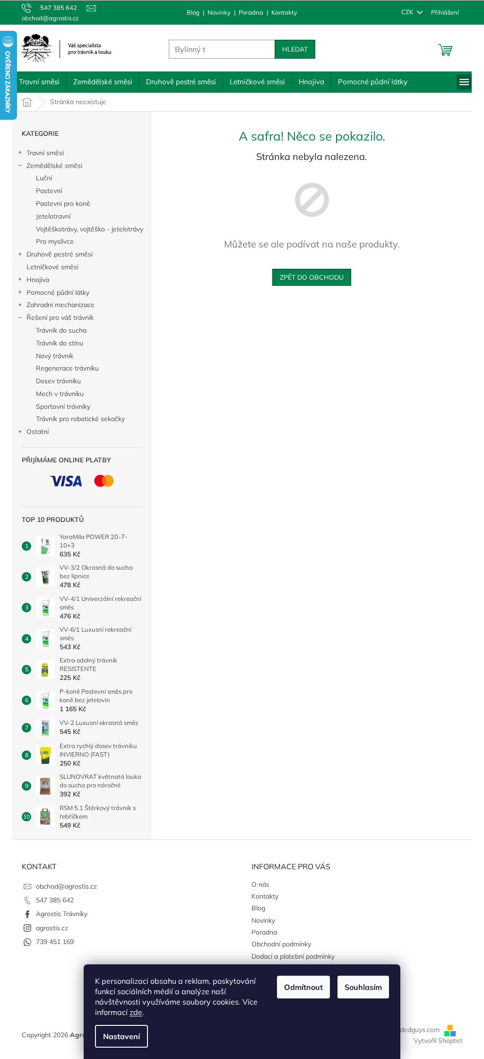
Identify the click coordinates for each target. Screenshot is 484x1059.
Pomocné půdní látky (54, 292)
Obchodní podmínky (278, 944)
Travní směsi (41, 153)
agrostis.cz (49, 928)
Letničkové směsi (49, 267)
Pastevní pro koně (60, 203)
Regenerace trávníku (64, 368)
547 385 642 (51, 900)
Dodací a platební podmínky (289, 956)
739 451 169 (51, 941)
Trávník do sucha (58, 330)
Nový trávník (51, 356)
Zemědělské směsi (51, 165)
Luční (41, 178)
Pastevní (46, 190)
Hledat (291, 49)
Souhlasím (360, 987)
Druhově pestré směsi (56, 254)
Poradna (247, 12)
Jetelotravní (50, 216)
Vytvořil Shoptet (434, 1040)
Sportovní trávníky (60, 406)
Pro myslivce (51, 241)
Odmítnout (300, 987)
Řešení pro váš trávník (56, 317)
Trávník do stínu (56, 343)
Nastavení (118, 1036)
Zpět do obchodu (308, 277)
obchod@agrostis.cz (63, 886)
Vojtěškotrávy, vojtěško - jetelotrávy (86, 229)
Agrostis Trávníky (58, 913)
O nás (257, 884)
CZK (404, 12)
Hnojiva (34, 279)
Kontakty (281, 12)
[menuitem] (36, 82)
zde (132, 1012)
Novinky (215, 12)
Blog (189, 12)
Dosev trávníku (55, 381)
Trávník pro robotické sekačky (77, 419)
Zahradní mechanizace (57, 304)
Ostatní (34, 431)
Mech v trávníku (56, 393)
